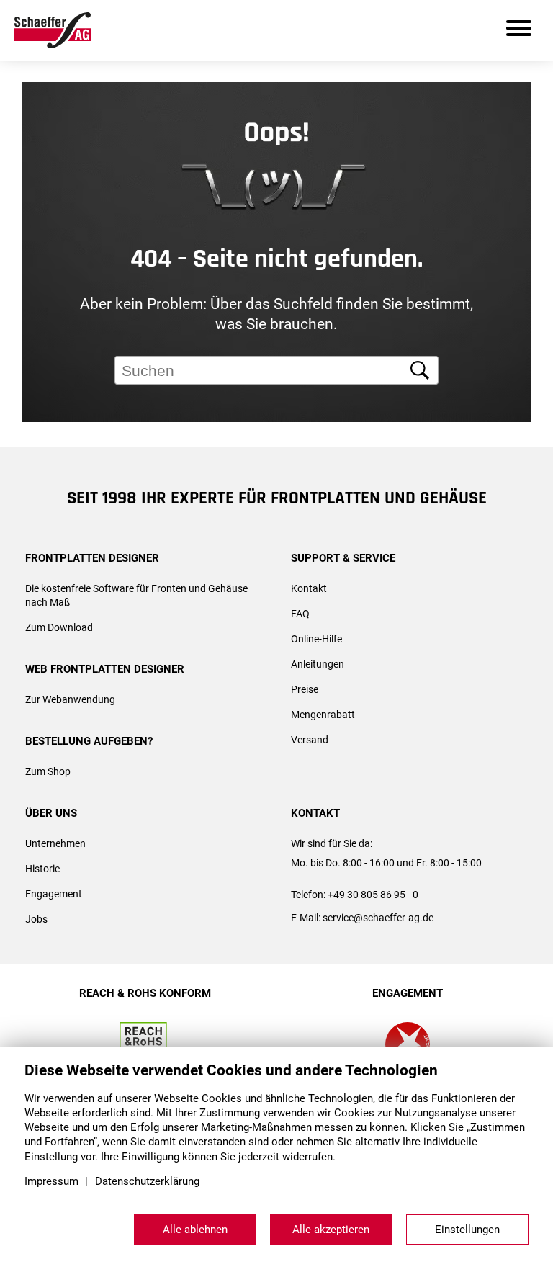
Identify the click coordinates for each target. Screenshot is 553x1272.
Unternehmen (55, 843)
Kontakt (309, 588)
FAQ (300, 613)
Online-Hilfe (316, 639)
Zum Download (59, 627)
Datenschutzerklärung (147, 1181)
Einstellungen (467, 1229)
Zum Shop (48, 771)
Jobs (36, 919)
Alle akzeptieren (330, 1229)
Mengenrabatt (323, 714)
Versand (309, 739)
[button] (522, 470)
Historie (42, 868)
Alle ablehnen (195, 1229)
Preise (304, 689)
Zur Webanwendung (70, 699)
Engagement (53, 894)
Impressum (51, 1181)
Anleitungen (317, 664)
